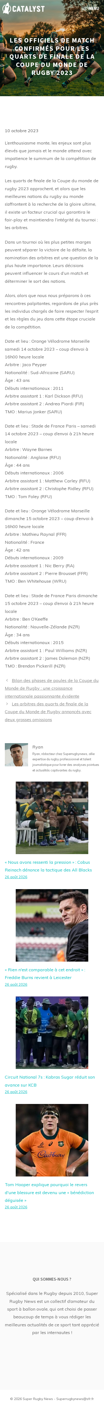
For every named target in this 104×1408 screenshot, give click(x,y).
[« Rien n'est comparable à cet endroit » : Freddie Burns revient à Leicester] (52, 957)
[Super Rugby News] (23, 8)
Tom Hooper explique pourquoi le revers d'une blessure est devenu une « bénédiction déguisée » (49, 1192)
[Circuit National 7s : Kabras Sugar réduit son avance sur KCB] (52, 1065)
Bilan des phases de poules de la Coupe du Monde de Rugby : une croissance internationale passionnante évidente (52, 688)
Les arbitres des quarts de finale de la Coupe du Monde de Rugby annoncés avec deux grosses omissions (48, 711)
